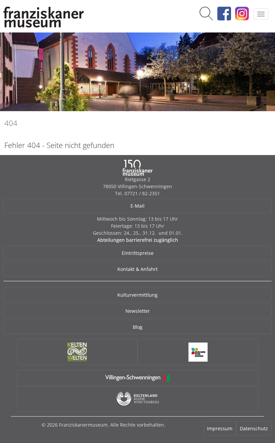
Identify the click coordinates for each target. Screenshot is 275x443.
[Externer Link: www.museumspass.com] (198, 352)
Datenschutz (254, 428)
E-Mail (137, 206)
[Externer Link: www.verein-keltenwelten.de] (77, 352)
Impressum (219, 428)
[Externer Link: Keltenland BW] (137, 398)
